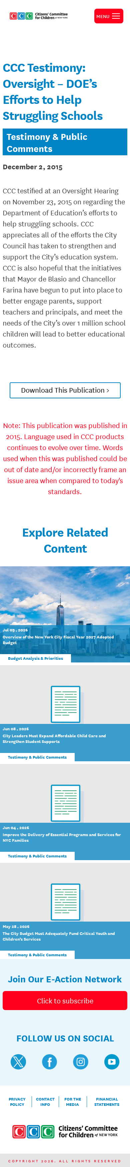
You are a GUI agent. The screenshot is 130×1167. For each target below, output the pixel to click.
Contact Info (45, 1102)
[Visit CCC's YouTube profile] (112, 1061)
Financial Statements (106, 1102)
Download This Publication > (65, 390)
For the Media (72, 1102)
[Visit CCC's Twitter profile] (18, 1061)
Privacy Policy (17, 1102)
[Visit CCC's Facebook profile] (49, 1061)
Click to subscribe (65, 1000)
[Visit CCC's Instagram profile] (80, 1061)
